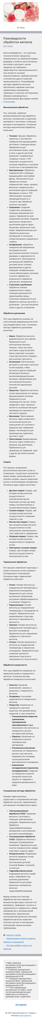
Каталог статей (13, 935)
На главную (21, 1005)
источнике (10, 101)
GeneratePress (25, 1015)
